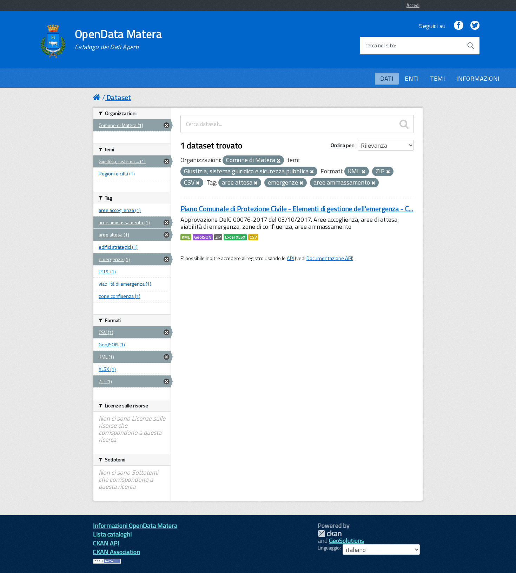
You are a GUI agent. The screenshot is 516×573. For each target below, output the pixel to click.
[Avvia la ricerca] (470, 45)
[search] (404, 124)
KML (186, 237)
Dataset (118, 97)
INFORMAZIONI (478, 78)
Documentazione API (329, 258)
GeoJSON (202, 237)
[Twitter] (474, 26)
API (290, 258)
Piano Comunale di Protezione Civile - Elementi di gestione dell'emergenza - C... (296, 208)
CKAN (330, 533)
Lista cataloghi (112, 534)
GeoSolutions (346, 540)
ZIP (218, 237)
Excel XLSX (235, 237)
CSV (253, 237)
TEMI (437, 78)
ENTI (412, 78)
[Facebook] (458, 26)
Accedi (412, 5)
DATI (387, 78)
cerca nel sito (380, 45)
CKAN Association (116, 552)
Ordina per (342, 145)
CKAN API (106, 543)
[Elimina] (278, 161)
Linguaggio (329, 547)
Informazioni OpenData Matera (135, 525)
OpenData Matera (118, 39)
